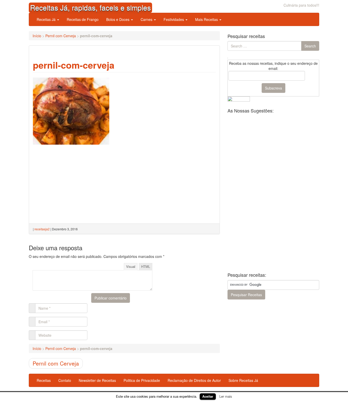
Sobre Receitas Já (243, 380)
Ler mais (225, 396)
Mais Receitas (207, 19)
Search (310, 45)
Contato (64, 380)
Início (37, 35)
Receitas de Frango (83, 19)
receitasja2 (42, 229)
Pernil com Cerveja (60, 35)
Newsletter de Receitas (97, 380)
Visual (130, 266)
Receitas (44, 380)
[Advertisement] (177, 109)
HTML (145, 266)
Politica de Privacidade (142, 380)
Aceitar (207, 396)
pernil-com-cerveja (73, 64)
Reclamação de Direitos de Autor (194, 380)
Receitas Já (47, 19)
